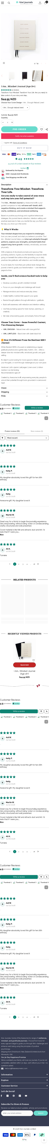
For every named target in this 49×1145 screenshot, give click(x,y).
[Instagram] (7, 1095)
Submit (40, 1113)
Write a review (37, 408)
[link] (41, 129)
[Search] (9, 3)
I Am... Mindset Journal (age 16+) (24, 672)
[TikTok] (20, 1095)
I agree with (8, 143)
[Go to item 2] (19, 418)
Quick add (24, 665)
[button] (41, 64)
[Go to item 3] (31, 418)
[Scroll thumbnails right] (46, 418)
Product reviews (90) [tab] (12, 431)
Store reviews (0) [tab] (37, 431)
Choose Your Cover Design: (22, 102)
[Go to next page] (38, 564)
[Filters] (2, 438)
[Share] (46, 129)
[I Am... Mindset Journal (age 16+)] (24, 649)
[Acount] (40, 3)
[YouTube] (26, 1095)
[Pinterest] (13, 1095)
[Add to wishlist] (33, 660)
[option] (24, 36)
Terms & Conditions (20, 143)
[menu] (2, 2)
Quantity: (4, 118)
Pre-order (19, 129)
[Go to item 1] (6, 418)
